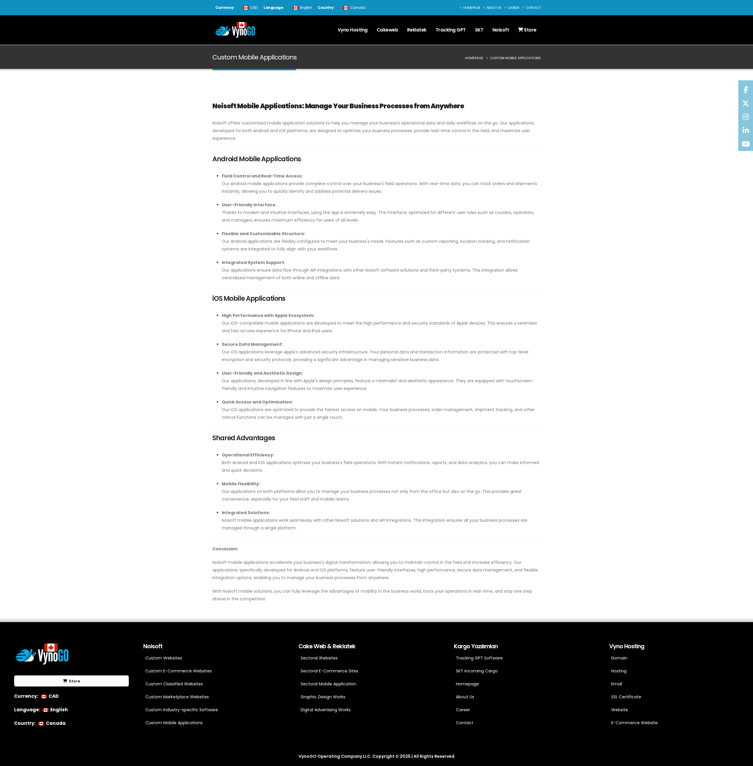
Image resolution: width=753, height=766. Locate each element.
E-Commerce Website (634, 723)
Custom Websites (163, 658)
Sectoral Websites (319, 658)
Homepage (471, 7)
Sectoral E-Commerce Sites (329, 671)
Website (619, 710)
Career (513, 7)
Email (616, 684)
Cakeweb (387, 30)
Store (530, 30)
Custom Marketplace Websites (177, 697)
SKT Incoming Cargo (477, 671)
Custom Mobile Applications (174, 723)
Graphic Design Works (323, 697)
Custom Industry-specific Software (181, 710)
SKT (479, 30)
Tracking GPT (451, 30)
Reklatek (417, 30)
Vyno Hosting (353, 30)
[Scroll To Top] (742, 759)
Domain (619, 658)
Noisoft (500, 30)
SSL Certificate (626, 697)
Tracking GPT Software (479, 658)
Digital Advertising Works (326, 710)
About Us (494, 7)
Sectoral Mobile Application (328, 684)
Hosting (619, 671)
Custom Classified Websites (174, 684)
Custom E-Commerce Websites (178, 671)
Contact (533, 7)
